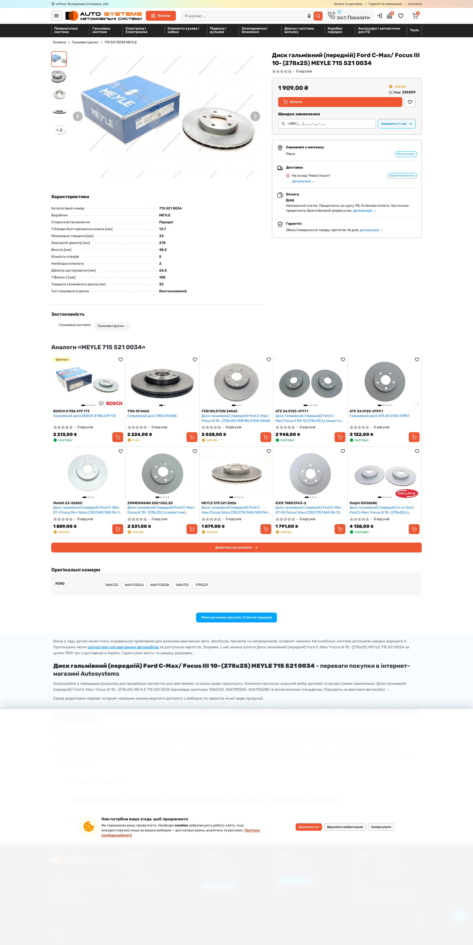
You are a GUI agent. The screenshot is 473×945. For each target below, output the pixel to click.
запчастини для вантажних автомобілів (123, 647)
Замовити (393, 123)
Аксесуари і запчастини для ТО (379, 30)
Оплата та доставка (348, 4)
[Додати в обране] (410, 102)
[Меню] (56, 16)
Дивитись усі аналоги (233, 547)
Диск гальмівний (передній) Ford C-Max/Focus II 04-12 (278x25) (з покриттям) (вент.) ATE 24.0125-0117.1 (310, 418)
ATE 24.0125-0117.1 (291, 411)
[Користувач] (380, 16)
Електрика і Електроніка (136, 30)
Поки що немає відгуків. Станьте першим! (236, 617)
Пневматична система (66, 30)
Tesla (414, 30)
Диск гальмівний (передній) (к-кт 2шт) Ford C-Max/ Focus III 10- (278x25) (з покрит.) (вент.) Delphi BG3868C (382, 510)
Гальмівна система (101, 30)
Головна (59, 42)
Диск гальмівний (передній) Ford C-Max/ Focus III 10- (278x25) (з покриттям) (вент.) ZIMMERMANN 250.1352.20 (161, 510)
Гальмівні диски (85, 42)
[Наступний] (255, 116)
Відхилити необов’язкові (345, 827)
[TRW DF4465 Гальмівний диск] (162, 382)
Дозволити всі (309, 827)
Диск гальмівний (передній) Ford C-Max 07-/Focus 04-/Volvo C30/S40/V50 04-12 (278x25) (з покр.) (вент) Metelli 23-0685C (87, 510)
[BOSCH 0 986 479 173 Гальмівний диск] (88, 382)
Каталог (164, 16)
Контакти (415, 4)
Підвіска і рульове (218, 30)
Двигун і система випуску (299, 30)
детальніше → (303, 181)
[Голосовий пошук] (309, 16)
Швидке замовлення (299, 114)
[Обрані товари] (401, 16)
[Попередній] (78, 116)
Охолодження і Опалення (255, 30)
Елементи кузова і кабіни (183, 30)
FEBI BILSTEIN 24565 (219, 411)
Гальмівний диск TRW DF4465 (152, 416)
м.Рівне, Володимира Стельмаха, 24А (82, 4)
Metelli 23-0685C (68, 503)
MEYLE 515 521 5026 (219, 503)
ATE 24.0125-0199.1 (366, 411)
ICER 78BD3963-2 (290, 503)
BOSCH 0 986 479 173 (71, 411)
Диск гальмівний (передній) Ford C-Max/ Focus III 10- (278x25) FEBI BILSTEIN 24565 (236, 418)
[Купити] (117, 437)
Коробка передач (335, 30)
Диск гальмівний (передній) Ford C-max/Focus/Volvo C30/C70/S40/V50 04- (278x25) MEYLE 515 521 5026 (235, 510)
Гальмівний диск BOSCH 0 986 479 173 (84, 416)
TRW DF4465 (138, 411)
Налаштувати (381, 827)
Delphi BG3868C (363, 503)
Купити (296, 102)
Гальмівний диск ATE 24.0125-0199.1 (379, 416)
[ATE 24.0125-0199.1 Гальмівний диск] (385, 382)
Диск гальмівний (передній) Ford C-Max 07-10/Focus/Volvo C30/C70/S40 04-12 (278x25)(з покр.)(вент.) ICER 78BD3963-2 (309, 510)
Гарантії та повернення (385, 4)
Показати (353, 17)
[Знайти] (318, 16)
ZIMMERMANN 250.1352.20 (150, 503)
